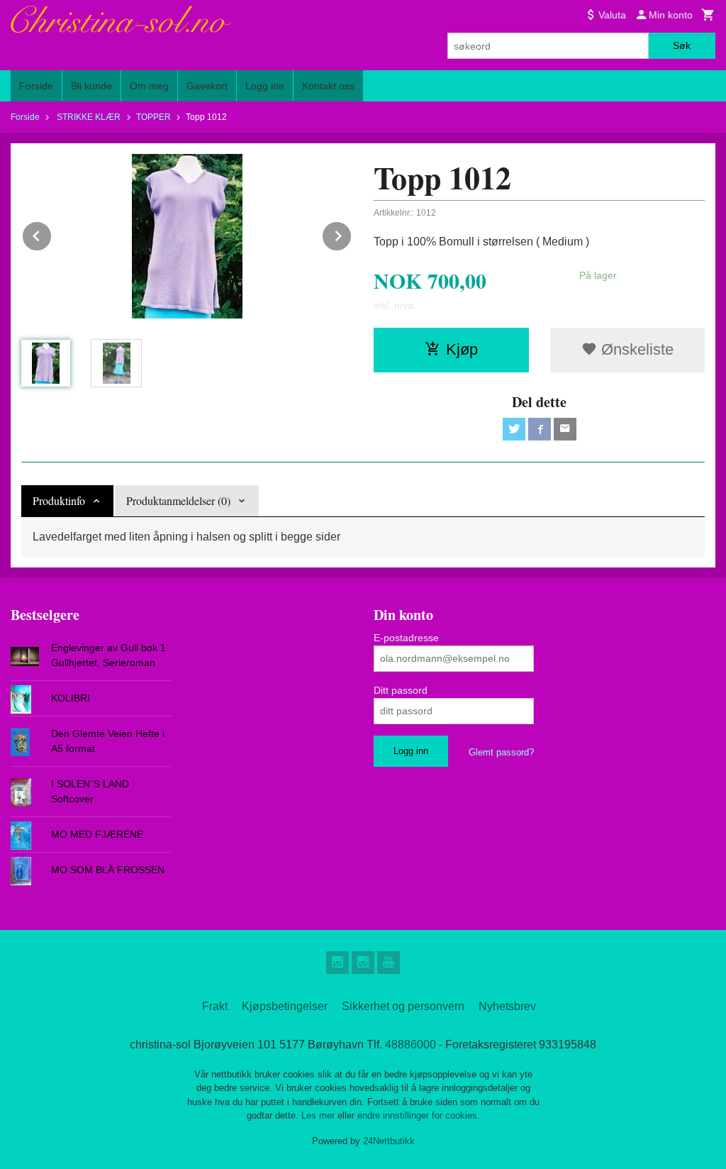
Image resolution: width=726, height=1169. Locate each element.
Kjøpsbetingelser (285, 1006)
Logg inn (264, 86)
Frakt (215, 1006)
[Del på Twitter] (514, 429)
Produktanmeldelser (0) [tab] (178, 500)
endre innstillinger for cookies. (418, 1115)
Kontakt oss (328, 86)
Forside (36, 86)
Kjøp (462, 349)
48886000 (410, 1044)
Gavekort (207, 86)
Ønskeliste (635, 349)
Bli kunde (91, 86)
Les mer (319, 1115)
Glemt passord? (501, 752)
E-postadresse (406, 637)
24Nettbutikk (389, 1141)
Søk (682, 45)
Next (351, 234)
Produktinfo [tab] (59, 500)
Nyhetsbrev (507, 1006)
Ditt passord (401, 690)
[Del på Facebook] (539, 429)
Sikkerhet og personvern (403, 1006)
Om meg (149, 86)
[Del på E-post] (565, 429)
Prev (51, 234)
